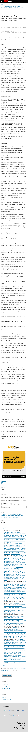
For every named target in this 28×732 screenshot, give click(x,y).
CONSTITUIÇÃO (20, 639)
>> (6, 665)
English (4, 697)
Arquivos (7, 4)
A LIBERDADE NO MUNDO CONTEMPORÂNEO (13, 544)
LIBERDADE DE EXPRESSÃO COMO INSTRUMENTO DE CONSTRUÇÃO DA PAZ (13, 568)
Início (2, 4)
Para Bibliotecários (6, 688)
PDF (4, 482)
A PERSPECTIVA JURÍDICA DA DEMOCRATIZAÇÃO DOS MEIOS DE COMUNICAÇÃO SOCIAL (15, 652)
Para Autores (5, 686)
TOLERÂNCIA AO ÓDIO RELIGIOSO (12, 532)
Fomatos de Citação (6, 507)
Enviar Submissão (7, 675)
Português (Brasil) (6, 699)
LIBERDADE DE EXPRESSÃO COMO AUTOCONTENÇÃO (15, 556)
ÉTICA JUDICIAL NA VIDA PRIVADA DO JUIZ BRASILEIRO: (13, 603)
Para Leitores (5, 684)
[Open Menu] (1, 1)
